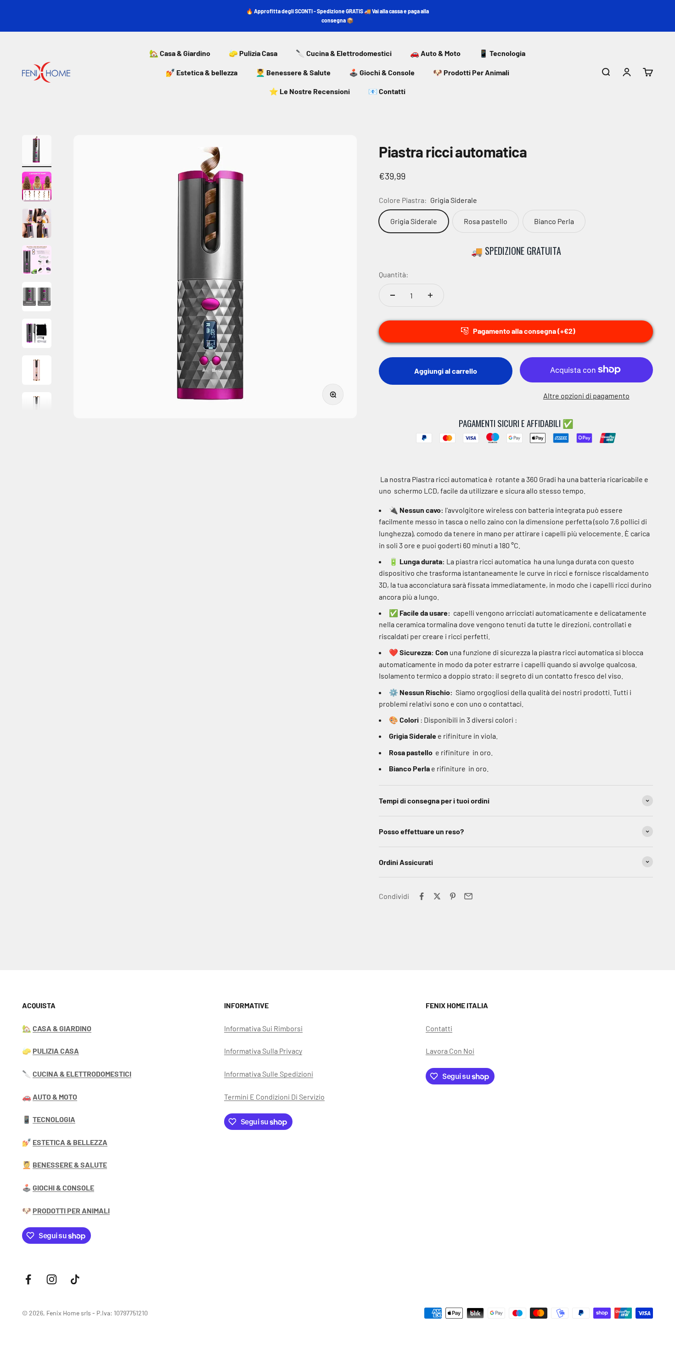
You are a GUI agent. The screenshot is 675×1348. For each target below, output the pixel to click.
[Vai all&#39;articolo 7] (36, 371)
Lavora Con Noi (450, 1050)
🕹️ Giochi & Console (382, 72)
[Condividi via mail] (468, 896)
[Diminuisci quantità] (392, 295)
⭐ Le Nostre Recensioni (309, 91)
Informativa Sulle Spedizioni (268, 1073)
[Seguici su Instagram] (51, 1279)
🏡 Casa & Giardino (179, 53)
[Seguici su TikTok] (75, 1279)
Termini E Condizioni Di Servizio (274, 1096)
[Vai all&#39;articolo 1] (36, 151)
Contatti (439, 1028)
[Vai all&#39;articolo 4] (36, 261)
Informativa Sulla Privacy (263, 1050)
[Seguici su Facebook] (28, 1279)
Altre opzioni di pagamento (586, 395)
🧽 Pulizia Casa (253, 53)
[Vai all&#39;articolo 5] (36, 298)
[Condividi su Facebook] (421, 896)
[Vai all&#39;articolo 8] (36, 408)
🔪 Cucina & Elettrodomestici (344, 53)
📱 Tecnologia (502, 53)
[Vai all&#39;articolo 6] (36, 335)
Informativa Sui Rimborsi (263, 1028)
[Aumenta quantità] (430, 295)
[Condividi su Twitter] (437, 896)
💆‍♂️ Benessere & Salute (293, 72)
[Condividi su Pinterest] (453, 896)
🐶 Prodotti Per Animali (471, 72)
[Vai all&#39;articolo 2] (36, 188)
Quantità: (393, 274)
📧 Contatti (386, 91)
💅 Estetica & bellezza (201, 72)
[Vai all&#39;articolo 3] (36, 224)
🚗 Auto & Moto (435, 53)
